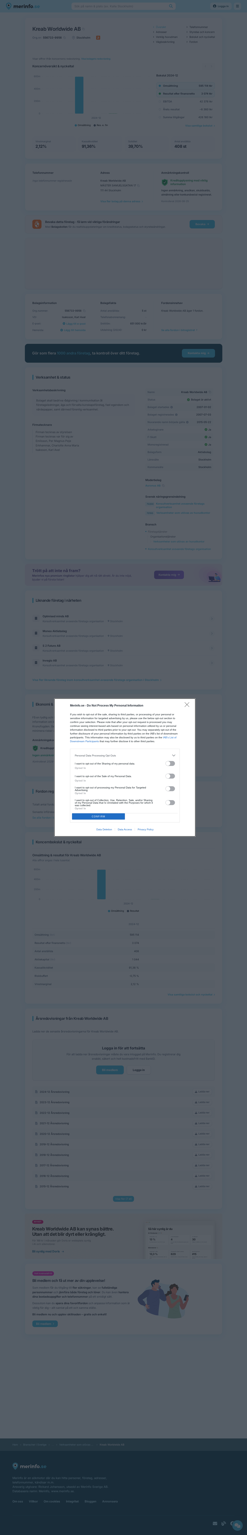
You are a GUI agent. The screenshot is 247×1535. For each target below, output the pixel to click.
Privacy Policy (146, 829)
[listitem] (125, 755)
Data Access (125, 829)
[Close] (188, 705)
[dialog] (124, 767)
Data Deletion (104, 829)
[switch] (170, 763)
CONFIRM (98, 816)
